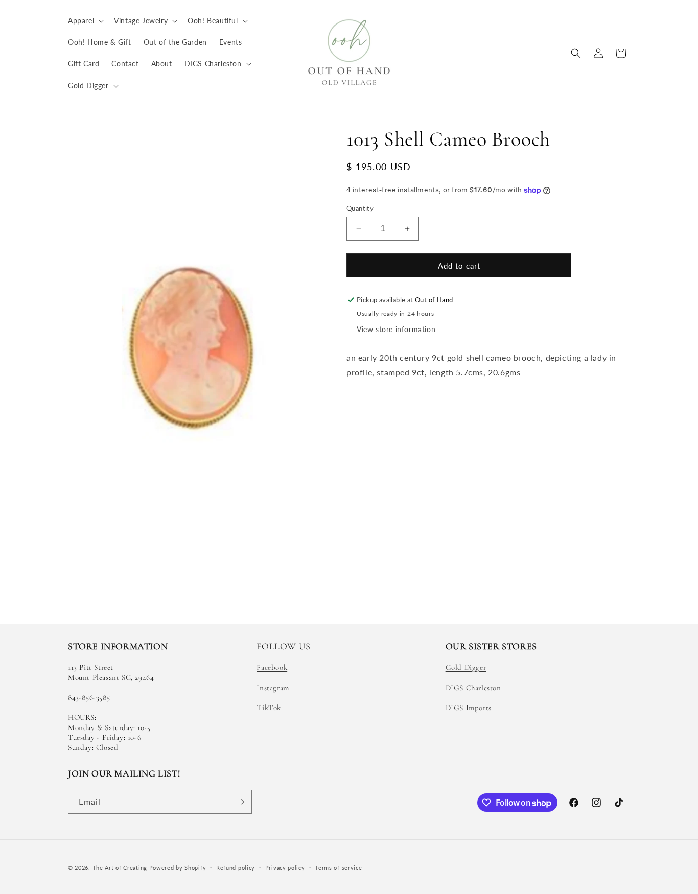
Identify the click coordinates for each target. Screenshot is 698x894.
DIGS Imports (469, 707)
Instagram (273, 687)
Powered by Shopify (177, 867)
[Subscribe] (240, 802)
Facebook (272, 667)
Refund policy (235, 867)
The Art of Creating (120, 867)
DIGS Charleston (473, 687)
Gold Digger (466, 667)
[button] (85, 21)
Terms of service (338, 867)
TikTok (269, 707)
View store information (396, 329)
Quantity (360, 208)
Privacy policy (285, 867)
